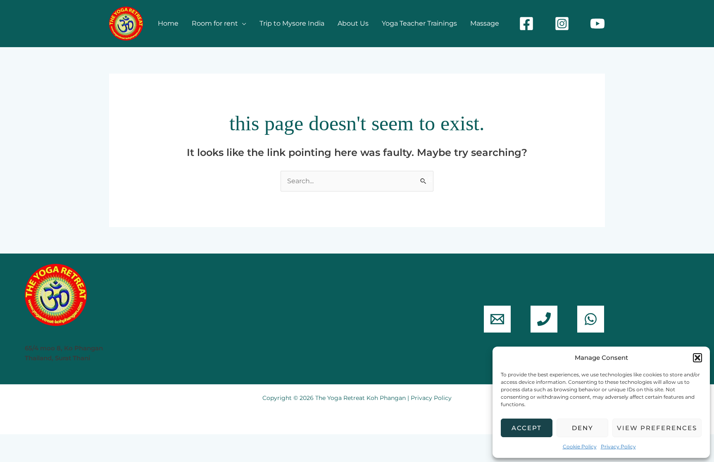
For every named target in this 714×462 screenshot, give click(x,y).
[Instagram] (562, 23)
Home (168, 23)
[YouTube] (597, 23)
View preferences (657, 428)
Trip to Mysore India (291, 23)
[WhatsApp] (590, 319)
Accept (527, 428)
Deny (582, 428)
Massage (484, 23)
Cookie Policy (580, 446)
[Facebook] (526, 23)
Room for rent (215, 23)
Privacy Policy (618, 446)
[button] (697, 358)
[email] (497, 319)
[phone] (544, 319)
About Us (353, 23)
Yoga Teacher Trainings (419, 23)
